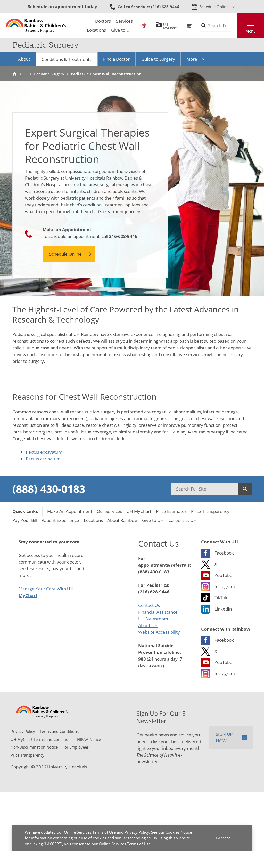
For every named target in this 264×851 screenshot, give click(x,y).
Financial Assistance (158, 612)
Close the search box (234, 25)
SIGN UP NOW (224, 737)
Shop (188, 25)
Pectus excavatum (44, 452)
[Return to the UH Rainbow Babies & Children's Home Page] (35, 25)
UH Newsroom (153, 618)
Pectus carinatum (43, 458)
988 (142, 659)
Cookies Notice (179, 832)
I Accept (223, 837)
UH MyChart (170, 25)
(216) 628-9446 (153, 592)
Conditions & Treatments (67, 59)
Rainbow (144, 25)
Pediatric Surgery (49, 73)
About (24, 59)
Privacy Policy (137, 832)
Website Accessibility (159, 632)
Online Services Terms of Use (90, 832)
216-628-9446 (123, 236)
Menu (250, 31)
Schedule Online (214, 6)
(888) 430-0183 (48, 488)
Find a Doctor (116, 59)
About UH (148, 625)
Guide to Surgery (158, 59)
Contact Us (149, 605)
